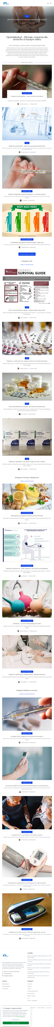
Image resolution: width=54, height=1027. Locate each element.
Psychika (29, 986)
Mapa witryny (49, 1007)
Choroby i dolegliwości (27, 239)
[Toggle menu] (50, 3)
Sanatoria (30, 984)
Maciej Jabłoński (5, 984)
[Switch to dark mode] (48, 3)
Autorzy (4, 981)
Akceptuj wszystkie (16, 1023)
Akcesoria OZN (31, 993)
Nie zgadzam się (15, 1019)
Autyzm (29, 988)
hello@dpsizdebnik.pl (8, 975)
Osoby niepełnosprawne (33, 991)
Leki (27, 16)
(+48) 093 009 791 (8, 973)
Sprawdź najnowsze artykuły (27, 254)
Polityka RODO (33, 1007)
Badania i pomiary (26, 93)
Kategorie (30, 981)
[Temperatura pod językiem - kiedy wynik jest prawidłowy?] (27, 81)
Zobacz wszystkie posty (27, 264)
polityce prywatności (20, 1016)
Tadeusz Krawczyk (6, 986)
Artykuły (30, 953)
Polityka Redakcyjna (41, 1007)
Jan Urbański (5, 988)
